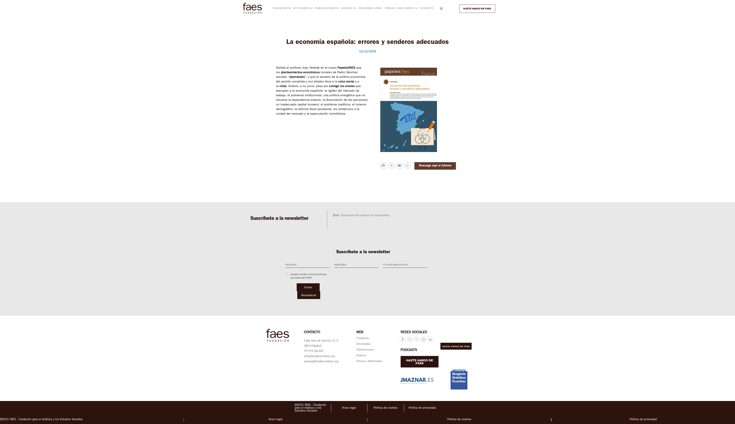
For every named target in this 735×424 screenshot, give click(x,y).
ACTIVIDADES (301, 8)
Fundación (362, 338)
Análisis (361, 355)
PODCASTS (409, 350)
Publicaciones (365, 350)
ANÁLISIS (347, 8)
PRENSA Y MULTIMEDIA (399, 8)
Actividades (363, 344)
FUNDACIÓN (280, 8)
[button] (449, 9)
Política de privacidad (422, 408)
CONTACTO (427, 8)
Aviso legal (349, 408)
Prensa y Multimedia (369, 361)
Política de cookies (386, 408)
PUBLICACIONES (325, 8)
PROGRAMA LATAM (370, 8)
